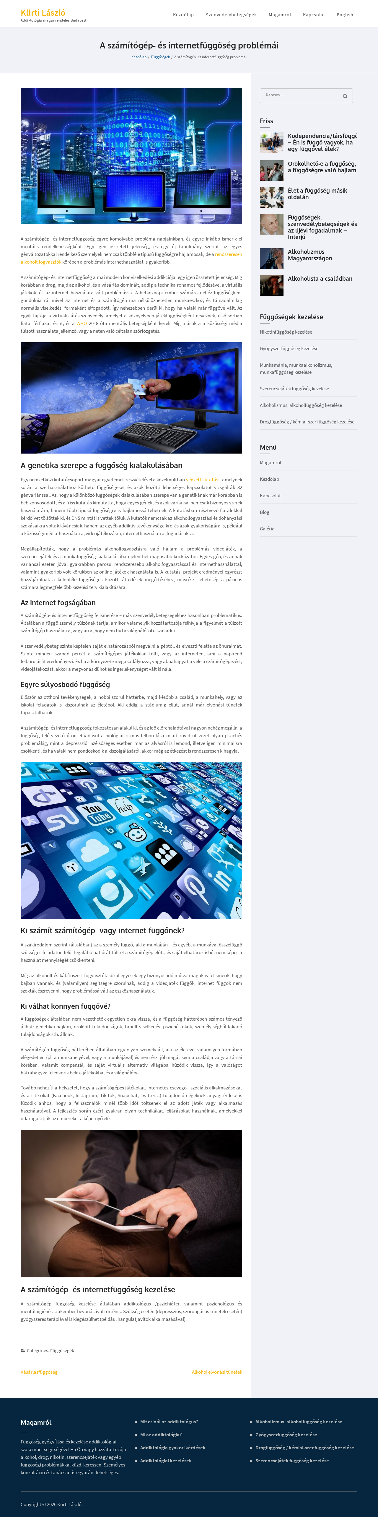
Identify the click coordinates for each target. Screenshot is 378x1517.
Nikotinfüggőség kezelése (286, 332)
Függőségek (62, 1350)
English (345, 14)
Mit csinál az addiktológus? (169, 1421)
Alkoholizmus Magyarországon (310, 255)
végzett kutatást (203, 479)
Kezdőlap (183, 14)
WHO (81, 323)
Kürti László (43, 12)
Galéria (267, 528)
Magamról (280, 14)
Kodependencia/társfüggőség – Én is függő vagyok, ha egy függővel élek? (328, 142)
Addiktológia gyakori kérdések (173, 1447)
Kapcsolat (314, 14)
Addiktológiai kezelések (166, 1460)
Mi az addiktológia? (161, 1434)
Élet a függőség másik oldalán (317, 193)
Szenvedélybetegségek (231, 14)
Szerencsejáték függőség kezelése (294, 388)
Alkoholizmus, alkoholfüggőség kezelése (301, 405)
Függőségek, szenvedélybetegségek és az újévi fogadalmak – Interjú (322, 227)
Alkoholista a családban (320, 278)
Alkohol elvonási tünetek (217, 1372)
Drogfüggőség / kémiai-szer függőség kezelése (307, 421)
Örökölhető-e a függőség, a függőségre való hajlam (322, 166)
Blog (264, 512)
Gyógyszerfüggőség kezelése (289, 348)
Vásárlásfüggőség (39, 1372)
